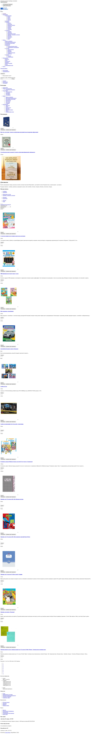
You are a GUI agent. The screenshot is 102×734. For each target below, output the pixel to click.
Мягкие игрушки (8, 63)
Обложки (9, 35)
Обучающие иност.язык (10, 43)
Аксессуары (5, 87)
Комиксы (9, 50)
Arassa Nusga (7, 732)
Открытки (10, 26)
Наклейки (10, 51)
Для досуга (7, 45)
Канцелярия (5, 14)
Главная (4, 13)
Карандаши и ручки (12, 33)
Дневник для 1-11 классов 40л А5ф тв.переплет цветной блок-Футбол (15, 536)
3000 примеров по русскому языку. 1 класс (9, 273)
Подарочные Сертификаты (8, 711)
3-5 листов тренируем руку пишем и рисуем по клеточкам (12, 236)
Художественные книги (12, 46)
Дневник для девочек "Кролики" (7, 612)
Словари (9, 55)
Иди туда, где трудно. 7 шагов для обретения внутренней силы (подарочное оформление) (19, 132)
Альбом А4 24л (3, 386)
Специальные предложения (8, 713)
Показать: (2, 207)
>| (3, 673)
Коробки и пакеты (11, 25)
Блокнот (9, 23)
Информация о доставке (8, 694)
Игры (6, 60)
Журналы (7, 59)
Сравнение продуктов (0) (5, 204)
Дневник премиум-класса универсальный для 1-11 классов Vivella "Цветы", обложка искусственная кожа (23, 649)
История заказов (6, 702)
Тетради (9, 37)
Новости (4, 704)
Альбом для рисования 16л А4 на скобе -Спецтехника (11, 424)
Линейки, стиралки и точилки (14, 34)
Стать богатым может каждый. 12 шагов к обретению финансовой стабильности (17, 152)
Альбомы (9, 31)
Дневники (10, 32)
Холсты (9, 19)
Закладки (5, 703)
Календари (10, 24)
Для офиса (7, 22)
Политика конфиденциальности (9, 695)
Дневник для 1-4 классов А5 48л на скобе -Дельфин (11, 574)
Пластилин (10, 36)
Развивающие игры (9, 65)
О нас (4, 693)
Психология (7, 44)
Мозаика (7, 62)
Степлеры (10, 29)
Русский (8, 5)
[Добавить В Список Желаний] (17, 231)
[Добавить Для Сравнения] (2, 281)
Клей (9, 38)
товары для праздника (7, 88)
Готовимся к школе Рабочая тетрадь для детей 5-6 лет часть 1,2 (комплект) (16, 461)
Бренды (4, 710)
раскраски (7, 20)
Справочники (10, 56)
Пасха (6, 64)
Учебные (7, 54)
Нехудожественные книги (10, 42)
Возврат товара (6, 705)
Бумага (9, 16)
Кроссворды (7, 61)
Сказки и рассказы (11, 52)
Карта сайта (5, 714)
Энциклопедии (11, 49)
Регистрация (5, 70)
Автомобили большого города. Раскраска (9, 348)
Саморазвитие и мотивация (13, 47)
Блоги (4, 66)
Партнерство (5, 712)
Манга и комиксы (8, 41)
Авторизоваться (6, 71)
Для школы (7, 30)
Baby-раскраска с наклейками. (7, 311)
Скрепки (9, 28)
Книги (4, 40)
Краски (9, 18)
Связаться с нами (6, 697)
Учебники (10, 53)
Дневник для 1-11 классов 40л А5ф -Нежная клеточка (11, 499)
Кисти (9, 17)
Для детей (7, 48)
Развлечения (5, 57)
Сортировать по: (3, 205)
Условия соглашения (7, 696)
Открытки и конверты (10, 89)
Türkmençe (10, 4)
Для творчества (8, 15)
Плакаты (9, 27)
